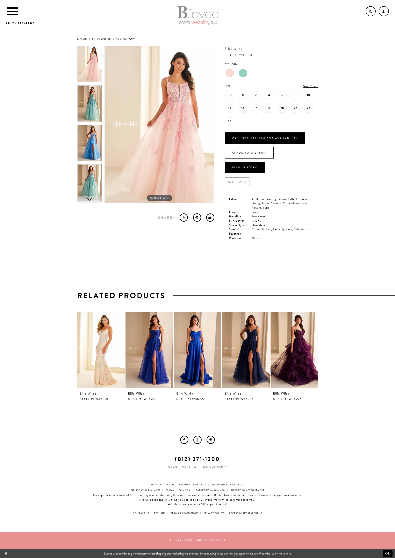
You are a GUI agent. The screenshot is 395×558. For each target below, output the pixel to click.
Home (82, 39)
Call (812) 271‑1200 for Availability (265, 138)
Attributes (237, 182)
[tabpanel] (89, 65)
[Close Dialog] (6, 553)
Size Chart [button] (310, 86)
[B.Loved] (198, 15)
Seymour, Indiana (215, 467)
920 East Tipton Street (183, 467)
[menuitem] (184, 440)
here (288, 553)
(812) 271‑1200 (197, 459)
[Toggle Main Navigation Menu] (12, 11)
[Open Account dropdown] (384, 11)
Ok (388, 553)
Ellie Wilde (101, 39)
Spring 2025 (126, 39)
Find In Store (244, 167)
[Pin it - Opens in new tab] (197, 217)
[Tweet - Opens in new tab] (184, 217)
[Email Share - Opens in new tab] (210, 217)
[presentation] (101, 350)
